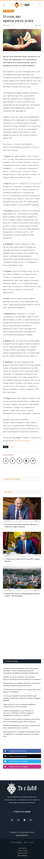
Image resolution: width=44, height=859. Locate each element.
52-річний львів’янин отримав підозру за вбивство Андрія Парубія (21, 525)
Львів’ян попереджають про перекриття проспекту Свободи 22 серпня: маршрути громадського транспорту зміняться (18, 713)
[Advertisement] (23, 469)
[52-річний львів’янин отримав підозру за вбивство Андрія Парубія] (22, 509)
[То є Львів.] (22, 4)
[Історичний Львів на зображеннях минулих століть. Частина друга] (22, 578)
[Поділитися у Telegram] (26, 461)
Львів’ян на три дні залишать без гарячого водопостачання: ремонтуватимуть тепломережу (22, 678)
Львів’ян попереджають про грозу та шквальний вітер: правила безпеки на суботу (21, 726)
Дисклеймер (22, 855)
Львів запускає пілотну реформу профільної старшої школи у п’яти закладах (19, 705)
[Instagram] (18, 820)
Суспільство (8, 11)
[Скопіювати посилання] (33, 461)
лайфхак (13, 447)
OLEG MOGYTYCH (22, 835)
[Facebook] (12, 820)
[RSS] (30, 820)
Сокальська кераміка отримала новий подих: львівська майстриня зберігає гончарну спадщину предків (22, 698)
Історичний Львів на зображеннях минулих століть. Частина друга (22, 594)
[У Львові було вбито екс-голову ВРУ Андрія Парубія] (22, 544)
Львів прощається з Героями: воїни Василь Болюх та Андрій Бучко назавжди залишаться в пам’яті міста (21, 734)
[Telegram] (24, 820)
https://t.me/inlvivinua (22, 441)
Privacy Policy (22, 853)
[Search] (40, 5)
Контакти (22, 848)
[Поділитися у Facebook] (12, 461)
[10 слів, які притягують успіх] (22, 40)
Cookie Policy (22, 850)
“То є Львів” (17, 842)
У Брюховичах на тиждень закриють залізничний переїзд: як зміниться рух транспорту (22, 684)
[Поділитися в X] (19, 461)
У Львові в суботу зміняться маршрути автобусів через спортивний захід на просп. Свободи (21, 720)
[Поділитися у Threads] (6, 461)
